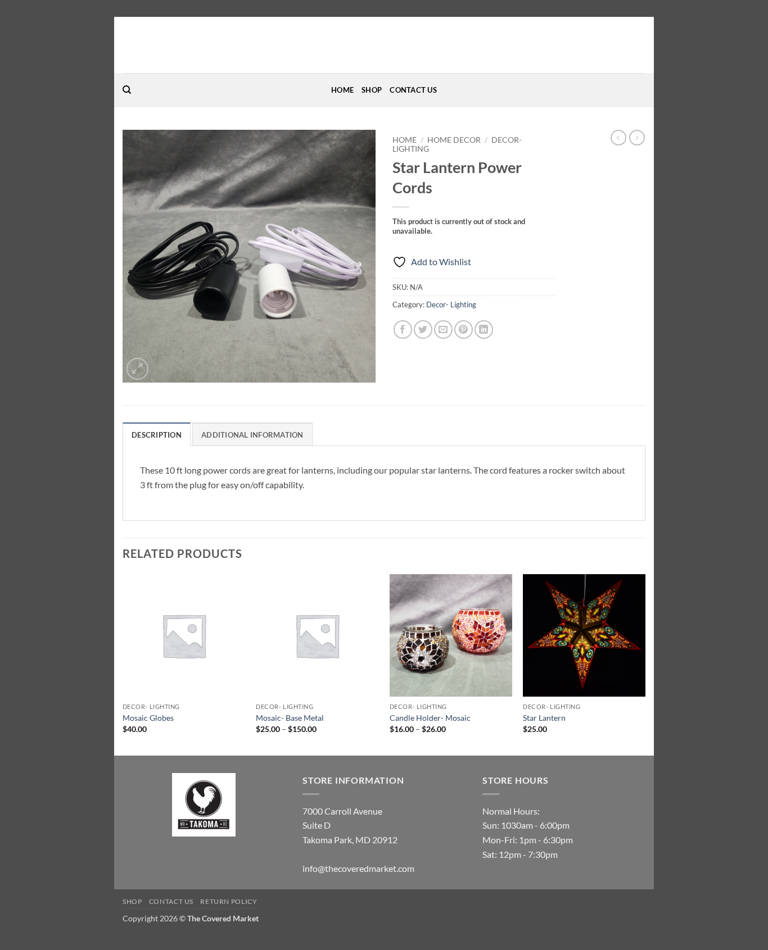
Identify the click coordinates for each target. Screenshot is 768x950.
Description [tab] (157, 434)
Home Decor (454, 139)
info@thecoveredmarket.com (358, 868)
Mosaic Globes (148, 717)
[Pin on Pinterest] (463, 329)
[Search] (127, 90)
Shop (372, 89)
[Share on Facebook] (403, 329)
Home (342, 89)
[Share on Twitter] (423, 329)
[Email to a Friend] (443, 329)
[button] (137, 369)
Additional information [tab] (252, 434)
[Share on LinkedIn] (484, 329)
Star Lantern (544, 717)
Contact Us (413, 89)
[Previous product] (637, 138)
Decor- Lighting (451, 304)
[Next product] (618, 138)
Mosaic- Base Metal (290, 717)
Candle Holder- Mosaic (430, 717)
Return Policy (228, 901)
